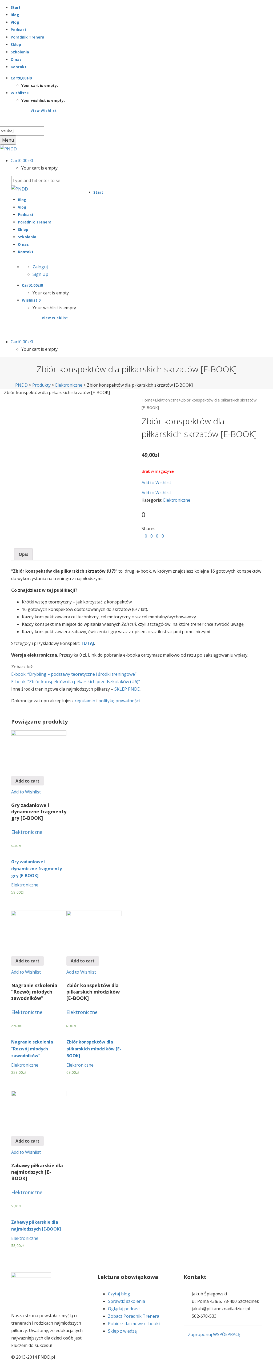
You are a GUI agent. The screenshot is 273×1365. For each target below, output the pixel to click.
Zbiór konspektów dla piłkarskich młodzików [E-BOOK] (93, 1049)
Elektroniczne (167, 400)
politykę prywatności (119, 701)
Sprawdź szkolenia (126, 1301)
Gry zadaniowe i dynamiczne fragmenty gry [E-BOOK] (36, 868)
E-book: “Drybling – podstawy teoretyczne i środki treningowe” (73, 674)
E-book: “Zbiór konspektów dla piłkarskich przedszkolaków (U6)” (75, 681)
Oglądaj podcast (124, 1309)
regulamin (85, 701)
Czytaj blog (119, 1294)
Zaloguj (40, 267)
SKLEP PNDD (127, 689)
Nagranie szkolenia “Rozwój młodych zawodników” (32, 1049)
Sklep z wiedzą (122, 1331)
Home (147, 400)
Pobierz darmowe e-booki (134, 1323)
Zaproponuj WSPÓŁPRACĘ (213, 1334)
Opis (23, 554)
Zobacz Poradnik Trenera (133, 1316)
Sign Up (40, 274)
